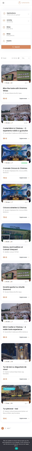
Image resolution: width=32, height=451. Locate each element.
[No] (30, 445)
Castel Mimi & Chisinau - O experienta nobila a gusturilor (15, 129)
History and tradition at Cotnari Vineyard (13, 248)
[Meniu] (3, 3)
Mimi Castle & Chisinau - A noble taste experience (14, 328)
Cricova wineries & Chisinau (15, 207)
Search (17, 47)
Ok (16, 448)
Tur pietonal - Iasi (10, 409)
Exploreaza (23, 98)
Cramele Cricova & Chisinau (15, 168)
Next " (9, 428)
